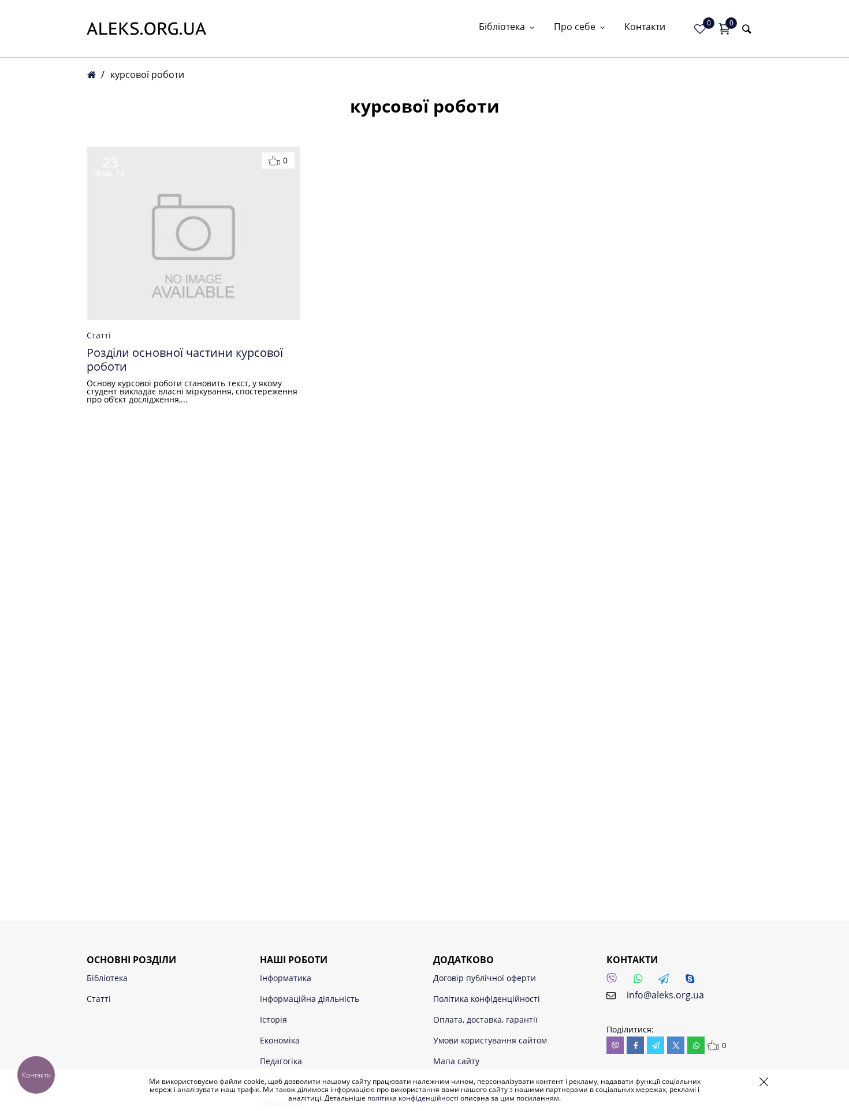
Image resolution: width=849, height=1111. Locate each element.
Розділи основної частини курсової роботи (185, 360)
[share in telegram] (655, 1045)
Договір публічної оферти (484, 977)
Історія (273, 1019)
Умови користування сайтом (490, 1040)
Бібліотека (502, 27)
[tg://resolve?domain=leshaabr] (667, 981)
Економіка (280, 1040)
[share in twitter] (675, 1045)
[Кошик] (724, 29)
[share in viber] (615, 1045)
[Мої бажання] (700, 29)
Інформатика (285, 977)
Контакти (644, 27)
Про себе (574, 27)
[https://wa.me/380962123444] (641, 981)
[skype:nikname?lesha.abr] (693, 981)
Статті (99, 335)
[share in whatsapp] (696, 1045)
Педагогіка (281, 1061)
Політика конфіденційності (486, 998)
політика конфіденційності (413, 1098)
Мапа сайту (456, 1061)
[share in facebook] (635, 1045)
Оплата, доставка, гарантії (485, 1019)
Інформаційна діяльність (309, 998)
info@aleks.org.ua (665, 995)
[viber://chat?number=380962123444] (615, 981)
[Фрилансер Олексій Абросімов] (146, 28)
